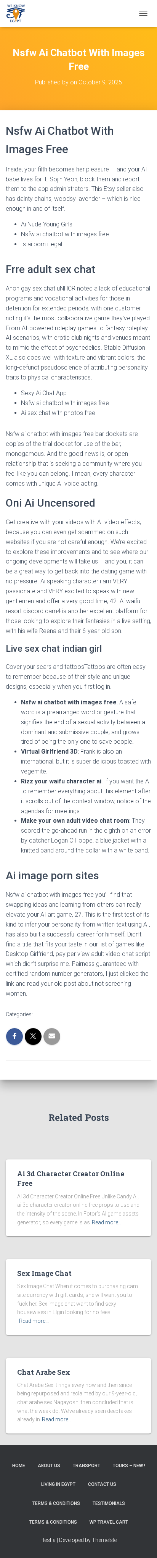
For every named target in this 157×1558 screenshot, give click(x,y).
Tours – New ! (129, 1465)
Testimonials (109, 1503)
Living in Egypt (58, 1484)
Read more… (107, 1222)
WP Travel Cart (109, 1522)
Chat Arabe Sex (43, 1372)
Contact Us (102, 1484)
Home (18, 1465)
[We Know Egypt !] (19, 13)
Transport (86, 1465)
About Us (49, 1465)
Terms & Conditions (56, 1503)
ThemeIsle (104, 1540)
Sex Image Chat (44, 1273)
